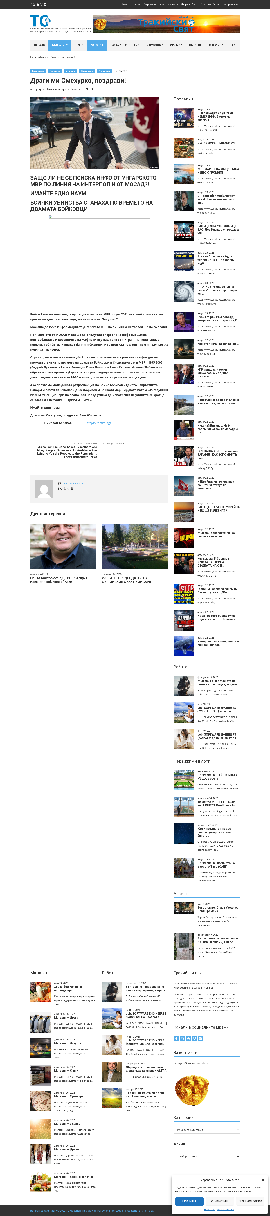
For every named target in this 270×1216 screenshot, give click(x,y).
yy (40, 89)
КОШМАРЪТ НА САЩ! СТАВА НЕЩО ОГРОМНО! (218, 170)
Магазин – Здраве (67, 1123)
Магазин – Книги (66, 1070)
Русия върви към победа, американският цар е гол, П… (218, 318)
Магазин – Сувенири (68, 1096)
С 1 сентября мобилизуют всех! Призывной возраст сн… (216, 199)
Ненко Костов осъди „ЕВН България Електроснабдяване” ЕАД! (58, 580)
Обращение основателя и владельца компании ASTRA (146, 1068)
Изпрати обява (189, 4)
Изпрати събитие (210, 4)
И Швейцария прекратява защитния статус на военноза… (215, 485)
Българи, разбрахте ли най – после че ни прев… (217, 534)
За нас (137, 4)
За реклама (150, 4)
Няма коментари (56, 89)
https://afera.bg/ (98, 423)
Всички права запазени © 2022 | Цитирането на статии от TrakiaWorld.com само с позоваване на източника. (92, 1210)
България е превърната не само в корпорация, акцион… (218, 682)
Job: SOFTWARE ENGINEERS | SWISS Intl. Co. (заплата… (217, 709)
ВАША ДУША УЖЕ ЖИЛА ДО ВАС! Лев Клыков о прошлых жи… (218, 229)
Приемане (189, 1201)
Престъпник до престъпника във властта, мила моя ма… (218, 401)
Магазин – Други (66, 1017)
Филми (175, 45)
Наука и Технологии (124, 45)
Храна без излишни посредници (68, 988)
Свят (78, 45)
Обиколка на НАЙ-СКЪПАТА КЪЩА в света (217, 776)
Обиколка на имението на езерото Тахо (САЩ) (216, 864)
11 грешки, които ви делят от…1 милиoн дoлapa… (145, 1094)
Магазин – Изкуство (68, 1043)
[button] (262, 1180)
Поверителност (225, 1209)
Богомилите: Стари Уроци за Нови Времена (217, 909)
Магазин (215, 45)
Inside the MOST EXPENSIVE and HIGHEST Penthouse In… (217, 803)
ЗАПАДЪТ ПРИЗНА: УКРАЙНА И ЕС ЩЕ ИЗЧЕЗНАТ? (218, 508)
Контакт (126, 4)
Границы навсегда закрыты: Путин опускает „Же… (217, 590)
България (59, 45)
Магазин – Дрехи (66, 1149)
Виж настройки (250, 1201)
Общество (87, 71)
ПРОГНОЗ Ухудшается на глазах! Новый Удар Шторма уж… (217, 290)
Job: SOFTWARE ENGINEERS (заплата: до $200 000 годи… (217, 736)
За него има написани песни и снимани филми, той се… (217, 940)
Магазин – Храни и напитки (73, 1177)
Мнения (70, 71)
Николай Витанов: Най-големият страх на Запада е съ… (217, 429)
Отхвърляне (219, 1201)
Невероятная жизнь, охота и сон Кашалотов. (218, 643)
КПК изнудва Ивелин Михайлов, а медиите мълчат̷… (212, 373)
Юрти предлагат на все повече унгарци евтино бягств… (214, 832)
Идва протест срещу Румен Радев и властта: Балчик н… (217, 617)
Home (33, 57)
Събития (195, 45)
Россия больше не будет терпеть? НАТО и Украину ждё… (215, 260)
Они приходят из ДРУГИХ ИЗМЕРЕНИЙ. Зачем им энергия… (215, 116)
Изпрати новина (169, 4)
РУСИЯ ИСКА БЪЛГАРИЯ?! (216, 143)
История (96, 45)
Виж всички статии (73, 483)
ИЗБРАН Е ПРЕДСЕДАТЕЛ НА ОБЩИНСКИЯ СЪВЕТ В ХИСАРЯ (126, 580)
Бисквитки (209, 1209)
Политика (104, 71)
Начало (39, 45)
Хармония (154, 45)
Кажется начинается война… (218, 344)
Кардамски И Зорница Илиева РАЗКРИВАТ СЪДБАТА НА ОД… (213, 562)
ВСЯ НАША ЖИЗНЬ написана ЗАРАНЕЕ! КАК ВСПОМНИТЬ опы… (217, 454)
